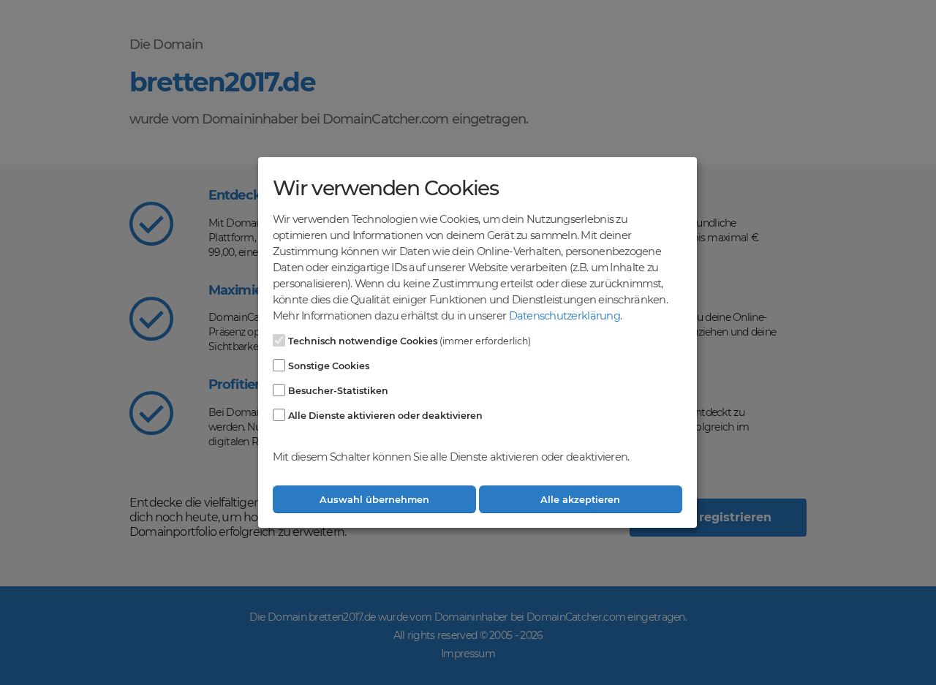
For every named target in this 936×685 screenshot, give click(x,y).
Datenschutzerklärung (564, 315)
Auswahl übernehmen (374, 499)
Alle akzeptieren (580, 499)
